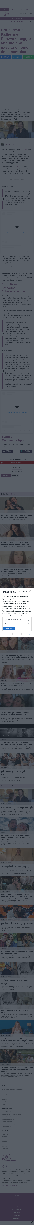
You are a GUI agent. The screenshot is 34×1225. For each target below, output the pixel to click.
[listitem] (17, 620)
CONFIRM (9, 628)
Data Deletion (7, 634)
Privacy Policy (26, 634)
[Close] (30, 591)
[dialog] (17, 612)
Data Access (17, 634)
